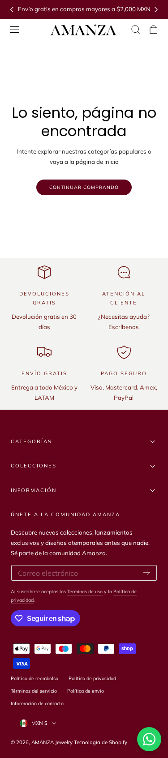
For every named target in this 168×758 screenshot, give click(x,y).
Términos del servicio (34, 691)
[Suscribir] (146, 572)
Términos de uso (85, 591)
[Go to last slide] (11, 9)
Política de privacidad (92, 678)
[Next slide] (156, 9)
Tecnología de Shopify (100, 742)
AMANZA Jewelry (52, 742)
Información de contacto (37, 703)
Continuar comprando (84, 187)
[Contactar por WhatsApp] (149, 739)
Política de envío (85, 691)
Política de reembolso (34, 678)
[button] (15, 29)
